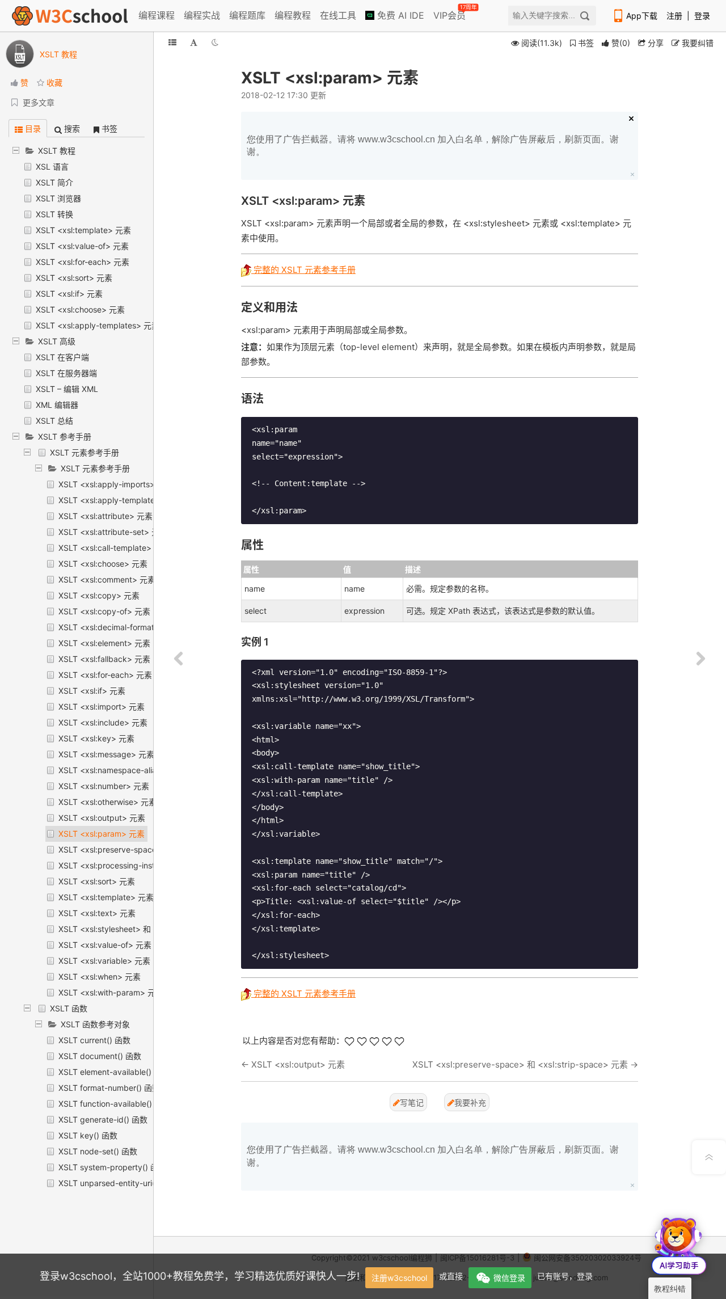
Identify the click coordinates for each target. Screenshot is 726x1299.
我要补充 (470, 1102)
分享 (654, 43)
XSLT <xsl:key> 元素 (96, 738)
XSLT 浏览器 (58, 198)
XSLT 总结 (54, 420)
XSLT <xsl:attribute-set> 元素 (112, 532)
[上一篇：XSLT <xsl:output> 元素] (178, 659)
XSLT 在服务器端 (66, 373)
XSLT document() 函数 (99, 1056)
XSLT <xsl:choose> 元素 (80, 309)
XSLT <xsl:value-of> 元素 (82, 246)
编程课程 (156, 15)
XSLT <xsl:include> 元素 (102, 722)
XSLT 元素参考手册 (84, 452)
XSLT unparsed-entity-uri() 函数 (117, 1183)
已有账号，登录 (565, 1276)
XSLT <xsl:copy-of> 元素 (104, 611)
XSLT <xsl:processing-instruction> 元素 (131, 865)
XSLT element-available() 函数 (114, 1072)
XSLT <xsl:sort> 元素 (74, 277)
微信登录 (509, 1278)
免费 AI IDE (399, 15)
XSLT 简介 (54, 182)
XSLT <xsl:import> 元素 (101, 706)
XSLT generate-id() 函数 (102, 1119)
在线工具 (338, 15)
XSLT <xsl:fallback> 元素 (104, 659)
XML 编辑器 (57, 405)
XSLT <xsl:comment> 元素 (106, 579)
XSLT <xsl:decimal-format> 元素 (118, 627)
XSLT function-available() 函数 (114, 1103)
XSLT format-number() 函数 (109, 1088)
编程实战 (202, 15)
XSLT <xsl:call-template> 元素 (114, 548)
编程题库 (247, 15)
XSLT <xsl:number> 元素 (103, 786)
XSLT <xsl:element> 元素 (104, 643)
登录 (702, 15)
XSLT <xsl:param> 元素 (101, 833)
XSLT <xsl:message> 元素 (106, 754)
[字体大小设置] (193, 42)
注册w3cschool (399, 1278)
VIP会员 (450, 13)
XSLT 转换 (54, 214)
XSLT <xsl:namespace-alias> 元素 (121, 770)
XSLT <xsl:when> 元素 (99, 976)
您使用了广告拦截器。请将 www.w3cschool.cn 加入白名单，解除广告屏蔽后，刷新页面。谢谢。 (433, 145)
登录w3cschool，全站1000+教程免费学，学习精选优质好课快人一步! (200, 1276)
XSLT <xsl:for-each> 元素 (82, 262)
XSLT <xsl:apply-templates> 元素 (97, 325)
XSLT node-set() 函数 (97, 1151)
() (620, 43)
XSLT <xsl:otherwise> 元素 (107, 802)
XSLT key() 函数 (87, 1135)
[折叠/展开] (172, 42)
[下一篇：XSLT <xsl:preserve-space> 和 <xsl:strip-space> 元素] (700, 659)
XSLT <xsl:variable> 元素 (104, 960)
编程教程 (293, 15)
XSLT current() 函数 (94, 1040)
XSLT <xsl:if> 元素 (69, 293)
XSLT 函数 (68, 1008)
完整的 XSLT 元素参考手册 (303, 269)
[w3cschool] (69, 15)
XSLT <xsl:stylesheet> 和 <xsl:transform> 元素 (144, 929)
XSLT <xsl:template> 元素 (83, 230)
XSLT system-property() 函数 (112, 1167)
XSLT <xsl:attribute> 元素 (105, 516)
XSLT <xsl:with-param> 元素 (110, 992)
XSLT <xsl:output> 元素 (101, 818)
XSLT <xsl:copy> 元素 (99, 595)
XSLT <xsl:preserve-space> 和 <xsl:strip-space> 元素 (520, 1064)
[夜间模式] (215, 42)
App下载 (641, 15)
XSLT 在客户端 (62, 357)
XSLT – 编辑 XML (67, 389)
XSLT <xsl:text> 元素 (97, 913)
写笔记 (412, 1102)
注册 (674, 15)
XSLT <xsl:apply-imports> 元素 (115, 484)
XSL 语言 (52, 166)
